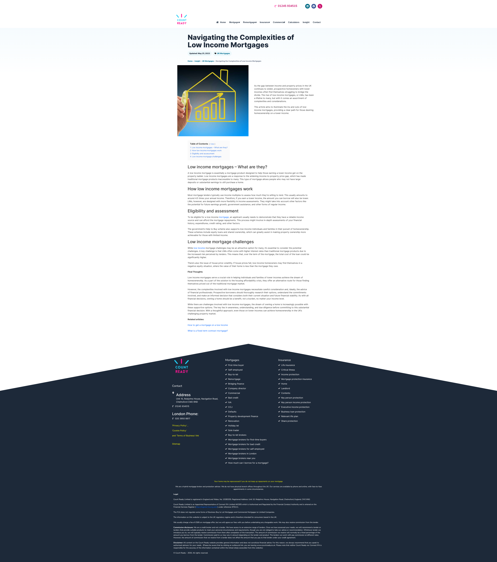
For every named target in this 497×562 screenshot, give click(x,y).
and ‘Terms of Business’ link (185, 435)
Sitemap (176, 444)
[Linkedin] (307, 6)
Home (190, 61)
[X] (320, 6)
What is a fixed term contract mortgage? (208, 330)
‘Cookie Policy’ (179, 430)
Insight (197, 61)
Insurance (284, 360)
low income (199, 248)
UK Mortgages (223, 53)
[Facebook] (313, 6)
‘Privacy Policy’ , (180, 425)
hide (212, 144)
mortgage (224, 217)
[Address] (173, 393)
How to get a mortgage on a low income (208, 325)
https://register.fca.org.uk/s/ (206, 507)
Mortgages (232, 360)
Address (183, 395)
